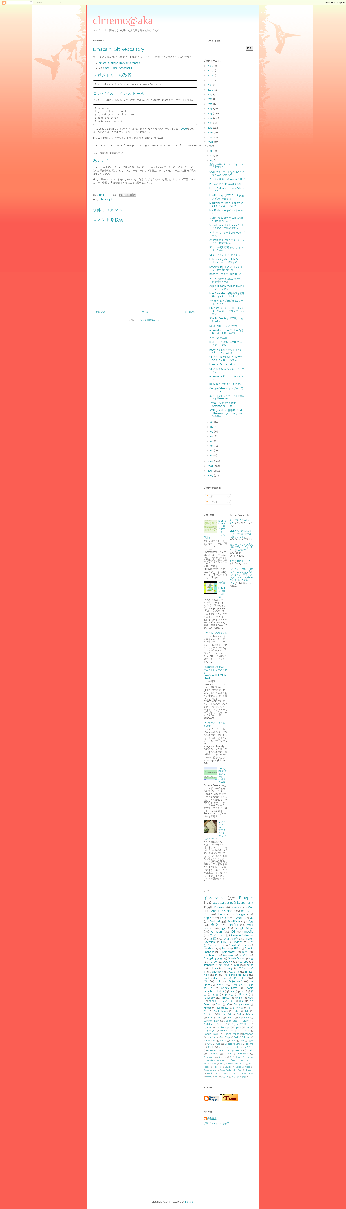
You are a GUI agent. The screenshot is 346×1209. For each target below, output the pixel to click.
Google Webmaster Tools (231, 1070)
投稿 (210, 496)
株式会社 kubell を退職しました (221, 589)
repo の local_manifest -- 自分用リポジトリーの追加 (226, 332)
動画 (245, 952)
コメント (213, 502)
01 (211, 455)
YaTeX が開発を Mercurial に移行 (227, 179)
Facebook (209, 998)
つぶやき (243, 955)
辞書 (244, 1077)
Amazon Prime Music (235, 1064)
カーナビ (234, 1047)
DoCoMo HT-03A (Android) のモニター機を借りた (226, 268)
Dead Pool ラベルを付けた (223, 326)
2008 (210, 461)
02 (212, 450)
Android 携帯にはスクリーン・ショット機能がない (227, 241)
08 (212, 422)
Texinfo (249, 1044)
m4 (216, 1077)
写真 (236, 965)
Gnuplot (222, 1057)
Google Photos (215, 1050)
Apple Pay (244, 1018)
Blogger (246, 898)
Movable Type (223, 1027)
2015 (210, 113)
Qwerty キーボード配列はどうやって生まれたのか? (226, 173)
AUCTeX (227, 962)
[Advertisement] (173, 1164)
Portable (208, 1024)
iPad (223, 918)
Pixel (218, 1073)
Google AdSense (233, 1044)
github (230, 1018)
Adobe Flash (226, 1031)
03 (212, 446)
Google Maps (244, 928)
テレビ (245, 978)
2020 (210, 90)
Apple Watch (228, 952)
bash (232, 991)
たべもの (238, 1008)
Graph (246, 1021)
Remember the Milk (236, 975)
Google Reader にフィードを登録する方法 (222, 775)
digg (251, 1073)
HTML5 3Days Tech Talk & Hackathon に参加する (223, 261)
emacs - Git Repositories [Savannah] (120, 63)
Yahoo (213, 962)
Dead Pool (233, 921)
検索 (250, 921)
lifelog (232, 1060)
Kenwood (248, 1034)
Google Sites (230, 1021)
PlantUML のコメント (215, 633)
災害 (251, 958)
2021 (210, 85)
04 (212, 441)
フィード (216, 935)
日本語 (229, 994)
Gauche (228, 1067)
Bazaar (243, 994)
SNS (236, 948)
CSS (206, 981)
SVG (235, 1073)
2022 (210, 80)
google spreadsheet (216, 1060)
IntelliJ (250, 1050)
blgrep (222, 1047)
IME (246, 1011)
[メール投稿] (114, 195)
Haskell (249, 1070)
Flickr (219, 981)
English (249, 965)
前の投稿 (190, 312)
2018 (210, 99)
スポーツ (209, 1031)
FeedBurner (210, 955)
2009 (210, 142)
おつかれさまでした (240, 561)
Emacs (104, 199)
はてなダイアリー (238, 1024)
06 (212, 431)
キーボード (230, 978)
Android (214, 921)
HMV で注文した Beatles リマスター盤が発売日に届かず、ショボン (227, 311)
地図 (213, 938)
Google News (241, 1004)
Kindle (238, 998)
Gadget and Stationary (232, 903)
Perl (236, 1037)
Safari (220, 1024)
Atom (219, 1004)
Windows (228, 955)
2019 (210, 94)
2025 (210, 70)
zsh (242, 1041)
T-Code (182, 129)
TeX (247, 1027)
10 (211, 155)
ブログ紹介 (230, 938)
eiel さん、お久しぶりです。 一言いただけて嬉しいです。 (241, 534)
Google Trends (234, 1050)
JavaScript (210, 948)
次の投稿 (100, 312)
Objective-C (235, 981)
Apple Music (221, 1011)
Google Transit (231, 1034)
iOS (233, 931)
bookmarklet (211, 978)
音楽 (215, 925)
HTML (224, 942)
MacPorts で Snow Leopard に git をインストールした (226, 204)
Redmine (214, 968)
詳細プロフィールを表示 (216, 1123)
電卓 (251, 1041)
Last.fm (211, 1037)
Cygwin (207, 1027)
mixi (243, 991)
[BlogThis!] (124, 195)
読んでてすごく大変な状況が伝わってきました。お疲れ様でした (241, 547)
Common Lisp (211, 1021)
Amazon (216, 931)
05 (212, 436)
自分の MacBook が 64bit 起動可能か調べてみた (226, 219)
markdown (245, 1060)
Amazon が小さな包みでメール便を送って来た (226, 280)
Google (240, 914)
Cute (236, 1011)
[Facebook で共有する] (131, 195)
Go (231, 1057)
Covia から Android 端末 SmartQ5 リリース (222, 405)
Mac (250, 907)
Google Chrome (238, 945)
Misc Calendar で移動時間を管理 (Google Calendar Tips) (226, 295)
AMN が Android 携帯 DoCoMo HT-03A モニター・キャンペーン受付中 (227, 413)
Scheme (246, 1037)
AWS (209, 1044)
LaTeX (220, 991)
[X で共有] (127, 195)
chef (219, 1018)
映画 (216, 994)
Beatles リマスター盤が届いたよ (226, 274)
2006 (210, 471)
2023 (210, 75)
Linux (221, 914)
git (110, 199)
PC (216, 975)
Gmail (238, 918)
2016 (210, 109)
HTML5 (225, 998)
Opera (238, 1027)
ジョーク (225, 1077)
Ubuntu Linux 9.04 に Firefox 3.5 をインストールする (225, 359)
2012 (210, 128)
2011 (209, 132)
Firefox (233, 925)
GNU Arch (243, 1031)
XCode (210, 1047)
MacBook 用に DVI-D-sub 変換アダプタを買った (226, 197)
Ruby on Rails (225, 1014)
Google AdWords (243, 1067)
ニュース (235, 1077)
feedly (209, 1077)
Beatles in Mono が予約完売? (225, 384)
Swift (239, 1014)
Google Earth (229, 988)
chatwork (217, 972)
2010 (210, 137)
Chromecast (209, 1057)
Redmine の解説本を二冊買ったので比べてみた (226, 344)
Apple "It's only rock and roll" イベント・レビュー (227, 287)
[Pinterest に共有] (134, 195)
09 (212, 160)
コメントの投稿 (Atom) (148, 320)
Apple (207, 918)
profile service (210, 1064)
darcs (223, 1041)
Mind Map (224, 1037)
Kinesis (207, 1008)
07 (212, 427)
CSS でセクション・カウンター (226, 255)
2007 (210, 466)
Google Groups (212, 1034)
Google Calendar (242, 935)
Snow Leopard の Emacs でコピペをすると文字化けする (226, 227)
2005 (210, 475)
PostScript (209, 1014)
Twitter (238, 942)
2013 (210, 123)
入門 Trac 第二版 (218, 338)
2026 (210, 66)
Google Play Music (244, 1057)
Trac (210, 1018)
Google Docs (235, 958)
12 (211, 146)
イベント (214, 898)
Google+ (221, 985)
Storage (229, 968)
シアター (248, 1047)
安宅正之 (212, 1118)
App (218, 1044)
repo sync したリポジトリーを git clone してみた (225, 351)
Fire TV (217, 1067)
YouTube (243, 962)
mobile (248, 931)
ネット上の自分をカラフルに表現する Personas (227, 397)
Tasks (243, 1073)
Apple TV (234, 972)
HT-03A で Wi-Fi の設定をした (225, 184)
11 (211, 151)
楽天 (241, 1001)
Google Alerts (210, 1070)
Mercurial (213, 1054)
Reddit (228, 1054)
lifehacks (209, 965)
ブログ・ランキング (221, 1001)
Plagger (226, 1073)
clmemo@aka (123, 20)
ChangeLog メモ (213, 958)
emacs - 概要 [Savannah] (117, 68)
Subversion (209, 1041)
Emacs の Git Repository (223, 364)
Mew (250, 998)
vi (221, 1064)
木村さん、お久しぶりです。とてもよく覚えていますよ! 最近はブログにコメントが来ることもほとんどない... (241, 576)
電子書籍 (224, 965)
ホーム (145, 312)
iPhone (218, 907)
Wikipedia (243, 1054)
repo (233, 1041)
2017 (210, 104)
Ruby (225, 948)
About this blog (221, 911)
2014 (210, 118)
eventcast (222, 1008)
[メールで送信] (120, 195)
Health (209, 1073)
